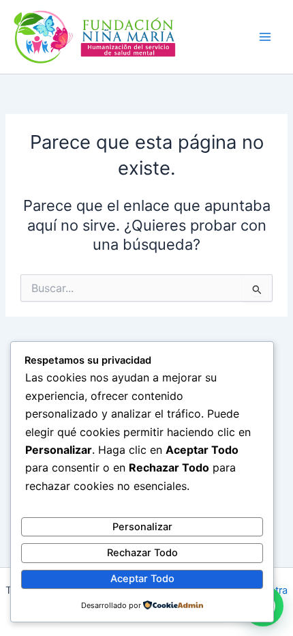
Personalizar (142, 527)
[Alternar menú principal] (265, 37)
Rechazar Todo (142, 553)
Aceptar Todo (142, 579)
